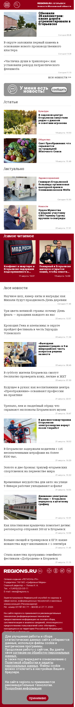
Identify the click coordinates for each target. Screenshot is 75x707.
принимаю (37, 698)
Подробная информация (16, 631)
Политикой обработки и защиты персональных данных (29, 664)
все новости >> (59, 77)
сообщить (59, 89)
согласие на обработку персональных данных (37, 654)
